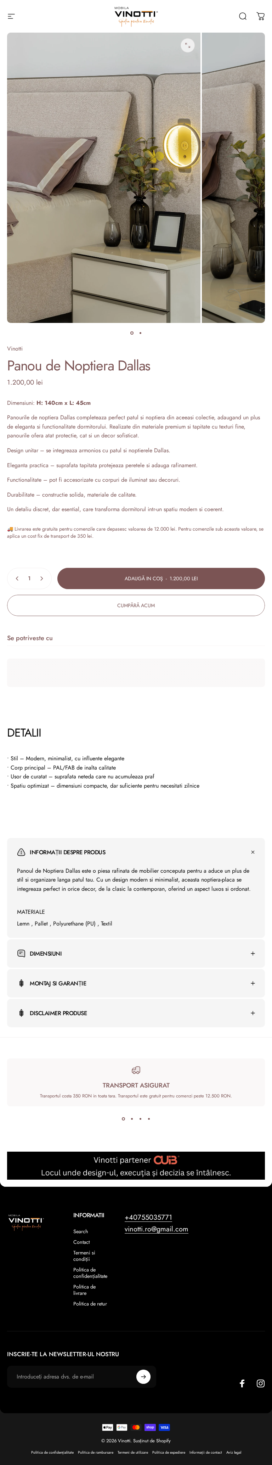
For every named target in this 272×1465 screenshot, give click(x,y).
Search (80, 1231)
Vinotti (15, 349)
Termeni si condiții (84, 1255)
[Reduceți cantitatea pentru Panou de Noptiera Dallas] (15, 578)
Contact (81, 1242)
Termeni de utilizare (133, 1452)
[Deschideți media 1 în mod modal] (188, 45)
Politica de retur (90, 1304)
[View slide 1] (123, 1119)
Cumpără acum (136, 605)
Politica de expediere (168, 1452)
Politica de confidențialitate (90, 1273)
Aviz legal (233, 1452)
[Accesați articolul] (132, 333)
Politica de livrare (84, 1290)
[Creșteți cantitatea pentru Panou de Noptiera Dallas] (43, 578)
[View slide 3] (140, 1119)
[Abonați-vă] (143, 1377)
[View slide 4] (148, 1119)
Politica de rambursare (95, 1452)
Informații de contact (205, 1452)
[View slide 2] (132, 1119)
